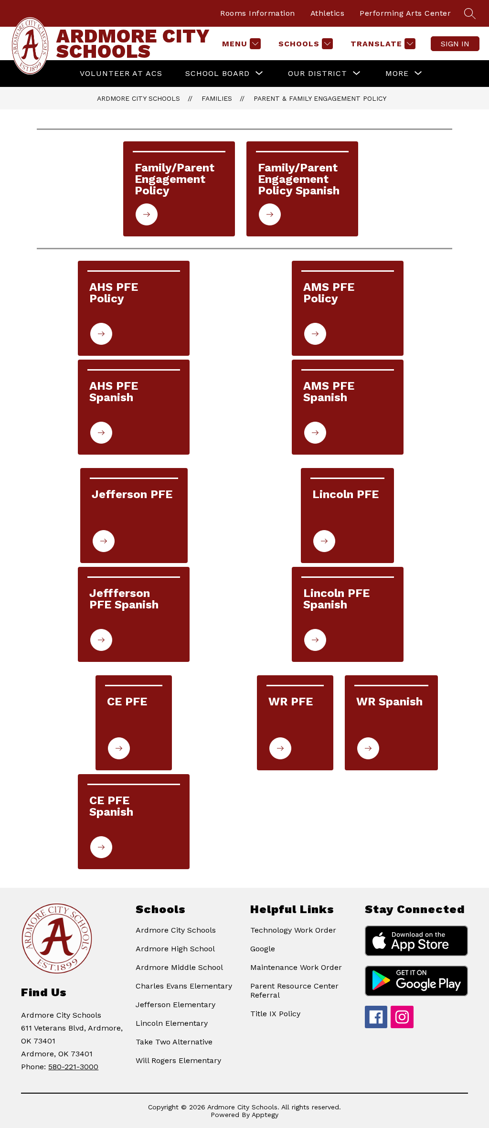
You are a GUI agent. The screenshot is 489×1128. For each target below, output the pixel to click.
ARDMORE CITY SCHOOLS (138, 98)
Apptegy (265, 1114)
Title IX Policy (275, 1013)
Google (262, 948)
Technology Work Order (293, 930)
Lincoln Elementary (172, 1023)
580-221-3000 (73, 1066)
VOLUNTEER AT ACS (121, 73)
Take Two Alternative (174, 1041)
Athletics (327, 13)
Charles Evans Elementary (184, 985)
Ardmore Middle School (179, 967)
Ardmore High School (175, 948)
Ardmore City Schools (176, 930)
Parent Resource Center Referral (294, 990)
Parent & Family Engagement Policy (320, 98)
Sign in (455, 43)
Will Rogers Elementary (178, 1060)
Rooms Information (257, 13)
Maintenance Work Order (296, 967)
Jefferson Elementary (175, 1004)
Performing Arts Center (405, 13)
